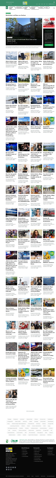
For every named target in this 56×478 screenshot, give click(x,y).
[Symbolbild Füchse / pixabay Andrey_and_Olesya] (36, 390)
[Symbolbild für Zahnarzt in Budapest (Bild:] (11, 189)
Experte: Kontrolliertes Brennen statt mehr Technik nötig (23, 86)
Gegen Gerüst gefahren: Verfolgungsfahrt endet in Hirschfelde (11, 220)
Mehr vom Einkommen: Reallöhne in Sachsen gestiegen (23, 415)
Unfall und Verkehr (22, 74)
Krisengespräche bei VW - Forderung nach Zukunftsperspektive (23, 288)
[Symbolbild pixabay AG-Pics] (24, 255)
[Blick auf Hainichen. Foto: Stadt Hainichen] (36, 431)
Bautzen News (21, 251)
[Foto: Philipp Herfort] (24, 189)
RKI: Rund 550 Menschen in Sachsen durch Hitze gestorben (48, 435)
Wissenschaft (46, 431)
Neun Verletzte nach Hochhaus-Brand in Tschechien (10, 415)
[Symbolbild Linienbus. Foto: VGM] (49, 168)
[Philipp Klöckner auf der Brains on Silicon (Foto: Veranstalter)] (11, 120)
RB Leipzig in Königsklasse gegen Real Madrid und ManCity (48, 107)
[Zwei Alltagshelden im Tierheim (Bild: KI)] (36, 146)
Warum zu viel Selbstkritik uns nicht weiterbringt (35, 86)
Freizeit (32, 298)
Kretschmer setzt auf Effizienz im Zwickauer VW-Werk (23, 456)
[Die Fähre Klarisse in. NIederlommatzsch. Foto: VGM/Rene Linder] (36, 372)
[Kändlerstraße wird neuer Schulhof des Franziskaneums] (49, 55)
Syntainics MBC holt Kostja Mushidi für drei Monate (36, 263)
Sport (7, 74)
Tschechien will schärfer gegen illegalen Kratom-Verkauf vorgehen (11, 380)
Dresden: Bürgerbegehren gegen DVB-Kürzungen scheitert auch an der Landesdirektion (49, 311)
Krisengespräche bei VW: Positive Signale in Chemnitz (36, 107)
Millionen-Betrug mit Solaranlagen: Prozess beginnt (23, 63)
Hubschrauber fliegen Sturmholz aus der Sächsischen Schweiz (48, 288)
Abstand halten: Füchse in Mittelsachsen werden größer (36, 394)
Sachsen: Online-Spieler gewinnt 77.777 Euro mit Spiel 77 (36, 310)
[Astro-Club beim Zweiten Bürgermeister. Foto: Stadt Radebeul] (36, 325)
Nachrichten (8, 13)
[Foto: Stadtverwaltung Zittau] (24, 120)
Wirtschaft (33, 96)
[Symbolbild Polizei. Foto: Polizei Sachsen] (49, 411)
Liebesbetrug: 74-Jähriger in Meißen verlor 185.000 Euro (22, 333)
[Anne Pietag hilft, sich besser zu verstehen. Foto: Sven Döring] (36, 78)
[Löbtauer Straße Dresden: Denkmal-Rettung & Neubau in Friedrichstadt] (24, 31)
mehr (13, 66)
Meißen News (26, 8)
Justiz (7, 96)
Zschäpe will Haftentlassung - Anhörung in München (36, 241)
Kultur (32, 117)
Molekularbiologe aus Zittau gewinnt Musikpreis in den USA (23, 394)
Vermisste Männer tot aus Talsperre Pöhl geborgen (48, 154)
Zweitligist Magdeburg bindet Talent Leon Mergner (11, 241)
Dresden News (11, 8)
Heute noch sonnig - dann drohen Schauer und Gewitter (35, 456)
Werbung (32, 74)
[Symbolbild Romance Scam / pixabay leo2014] (24, 325)
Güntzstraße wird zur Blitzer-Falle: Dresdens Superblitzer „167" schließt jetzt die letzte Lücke (11, 436)
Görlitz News (21, 117)
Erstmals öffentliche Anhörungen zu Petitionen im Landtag (48, 354)
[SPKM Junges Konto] (49, 22)
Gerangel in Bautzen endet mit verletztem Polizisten (23, 263)
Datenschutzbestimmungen (48, 40)
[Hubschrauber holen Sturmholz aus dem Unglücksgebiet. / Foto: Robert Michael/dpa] (49, 280)
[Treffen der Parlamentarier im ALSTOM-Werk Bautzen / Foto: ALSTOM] (24, 346)
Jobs (47, 7)
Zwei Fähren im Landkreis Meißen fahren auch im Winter (36, 380)
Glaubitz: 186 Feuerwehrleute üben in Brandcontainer (48, 220)
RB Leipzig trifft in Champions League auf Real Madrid (11, 154)
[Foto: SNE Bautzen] (24, 146)
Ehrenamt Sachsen (33, 8)
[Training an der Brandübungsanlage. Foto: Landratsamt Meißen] (49, 212)
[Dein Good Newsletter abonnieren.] (49, 120)
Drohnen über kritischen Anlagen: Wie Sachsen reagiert (11, 107)
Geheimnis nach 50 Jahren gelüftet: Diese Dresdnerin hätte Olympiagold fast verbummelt (36, 198)
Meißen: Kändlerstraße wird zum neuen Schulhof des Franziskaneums (49, 63)
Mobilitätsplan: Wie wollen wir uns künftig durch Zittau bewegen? (23, 128)
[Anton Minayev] (36, 302)
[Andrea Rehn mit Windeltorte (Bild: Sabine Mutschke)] (24, 168)
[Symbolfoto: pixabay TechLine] (11, 212)
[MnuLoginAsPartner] (54, 2)
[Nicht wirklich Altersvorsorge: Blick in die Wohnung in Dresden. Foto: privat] (49, 78)
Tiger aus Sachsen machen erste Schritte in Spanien (11, 310)
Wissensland (19, 7)
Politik (32, 230)
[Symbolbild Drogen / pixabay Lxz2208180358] (11, 372)
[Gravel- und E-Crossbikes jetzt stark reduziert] (36, 55)
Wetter (32, 452)
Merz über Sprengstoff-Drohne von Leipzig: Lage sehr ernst (11, 176)
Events (41, 7)
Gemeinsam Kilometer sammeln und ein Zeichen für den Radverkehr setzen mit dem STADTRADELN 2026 (24, 198)
